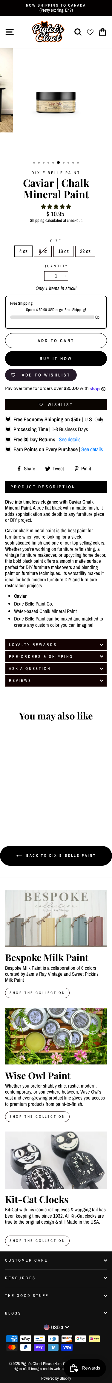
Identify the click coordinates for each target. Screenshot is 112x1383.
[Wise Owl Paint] (56, 1036)
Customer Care (26, 1260)
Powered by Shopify (56, 1378)
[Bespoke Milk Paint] (56, 918)
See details (69, 439)
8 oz (43, 251)
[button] (56, 206)
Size (56, 241)
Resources (20, 1277)
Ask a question (30, 668)
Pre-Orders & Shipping (41, 656)
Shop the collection (37, 1116)
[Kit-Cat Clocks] (56, 1160)
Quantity (56, 266)
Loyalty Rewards (33, 644)
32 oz (85, 251)
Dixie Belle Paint (56, 172)
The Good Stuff (27, 1295)
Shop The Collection (37, 992)
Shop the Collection (37, 1240)
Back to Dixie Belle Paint (60, 855)
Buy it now (56, 358)
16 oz (63, 251)
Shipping (37, 220)
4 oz (23, 251)
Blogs (13, 1313)
